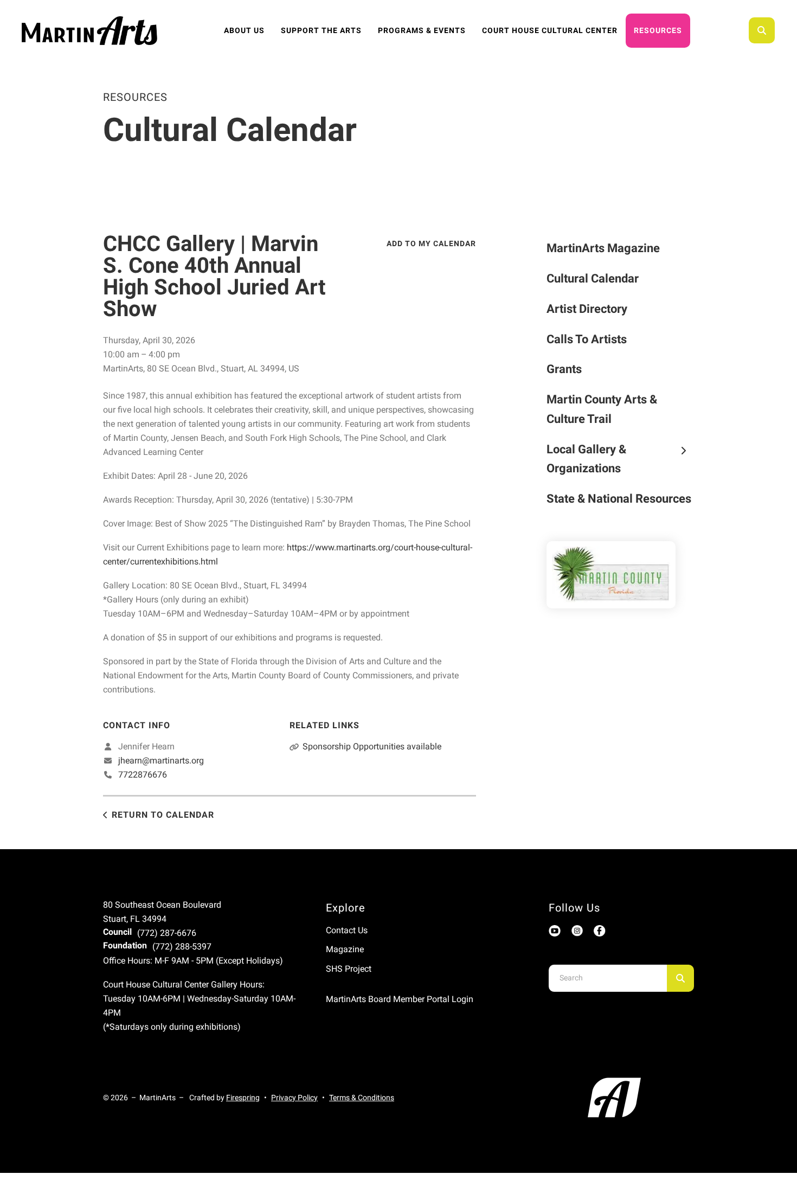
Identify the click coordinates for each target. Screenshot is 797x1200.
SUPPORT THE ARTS (321, 30)
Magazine (345, 949)
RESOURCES (658, 30)
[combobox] (776, 30)
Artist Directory (587, 309)
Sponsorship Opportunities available (372, 746)
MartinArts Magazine (603, 248)
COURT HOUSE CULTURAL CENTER (550, 30)
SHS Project (348, 969)
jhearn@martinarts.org (161, 760)
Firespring (243, 1097)
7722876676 (142, 774)
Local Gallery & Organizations (586, 459)
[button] (762, 30)
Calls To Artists (587, 339)
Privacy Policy (294, 1097)
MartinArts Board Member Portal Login (399, 999)
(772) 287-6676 (166, 933)
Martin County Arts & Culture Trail (602, 409)
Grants (564, 369)
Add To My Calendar (431, 243)
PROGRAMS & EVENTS (422, 30)
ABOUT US (244, 30)
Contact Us (347, 930)
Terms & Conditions (361, 1097)
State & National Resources (619, 498)
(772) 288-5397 (181, 946)
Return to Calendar (163, 815)
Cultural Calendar (593, 278)
